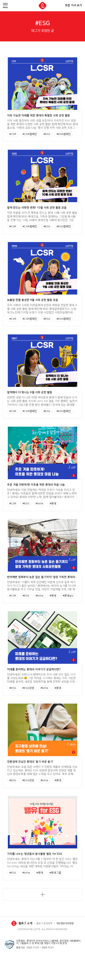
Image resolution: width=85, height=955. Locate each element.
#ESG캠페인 (64, 134)
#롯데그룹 (55, 872)
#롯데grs (68, 595)
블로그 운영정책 (44, 923)
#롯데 (53, 503)
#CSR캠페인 (30, 134)
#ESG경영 (28, 688)
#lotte (39, 503)
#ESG (46, 134)
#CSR (12, 134)
